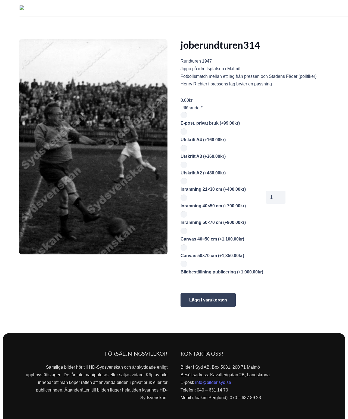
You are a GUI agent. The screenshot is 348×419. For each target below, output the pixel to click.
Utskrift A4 (203, 139)
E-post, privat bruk (210, 123)
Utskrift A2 (203, 173)
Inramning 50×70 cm (213, 222)
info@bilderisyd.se (213, 382)
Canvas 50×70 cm (212, 255)
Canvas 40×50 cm (212, 239)
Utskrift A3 (203, 156)
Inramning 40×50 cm (213, 206)
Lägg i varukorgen (208, 300)
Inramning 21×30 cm (213, 189)
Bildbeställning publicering (222, 272)
